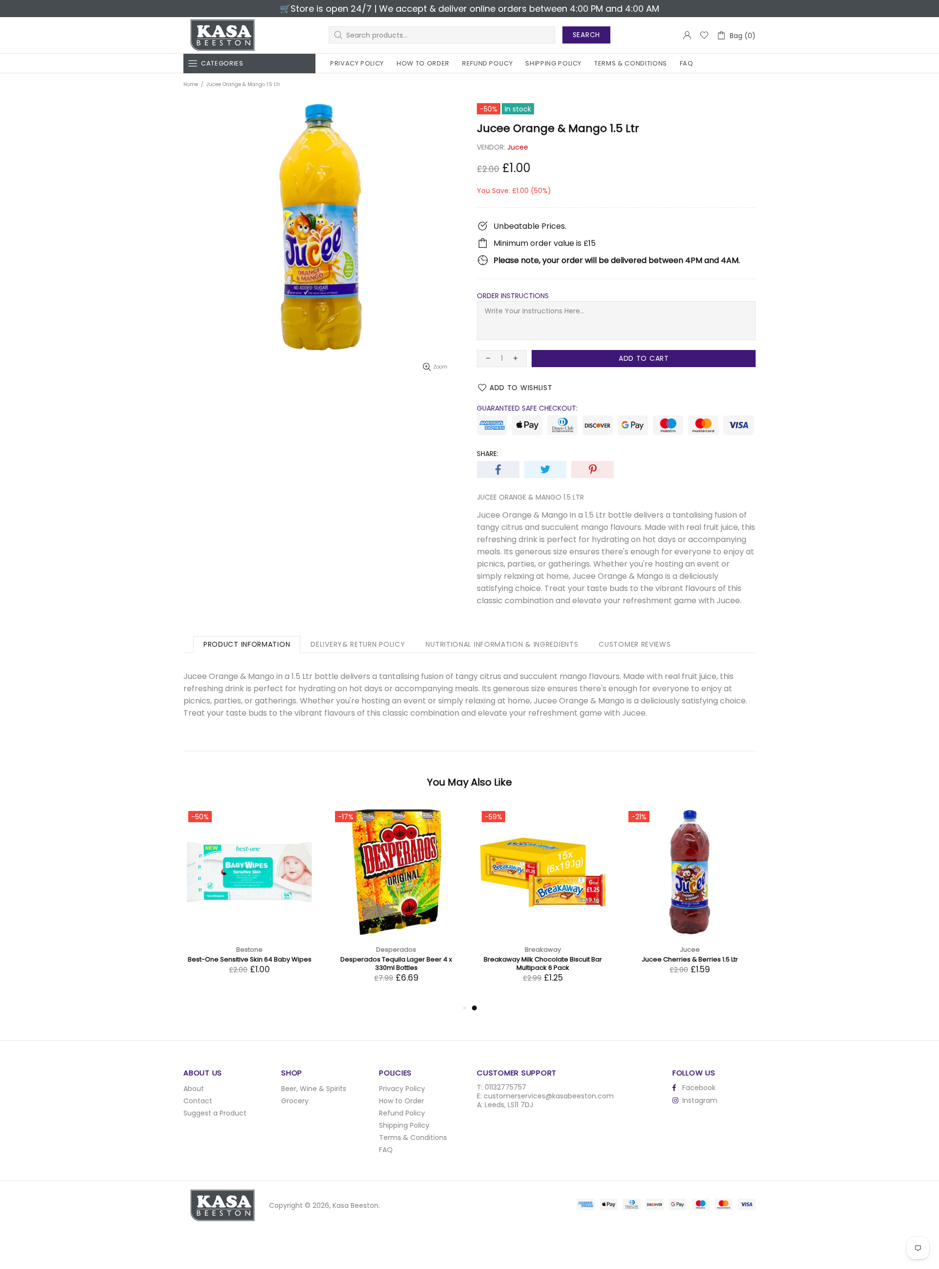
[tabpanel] (249, 900)
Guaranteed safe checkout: (527, 408)
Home (190, 84)
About (193, 1088)
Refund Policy (402, 1113)
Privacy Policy (402, 1088)
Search (586, 35)
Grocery (295, 1100)
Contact (197, 1100)
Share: (487, 453)
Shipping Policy (404, 1125)
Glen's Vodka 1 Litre (249, 959)
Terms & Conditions (413, 1137)
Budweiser (396, 949)
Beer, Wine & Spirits (313, 1088)
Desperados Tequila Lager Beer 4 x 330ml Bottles (689, 963)
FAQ (386, 1149)
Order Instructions (513, 295)
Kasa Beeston (222, 35)
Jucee (517, 147)
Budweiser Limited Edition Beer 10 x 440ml (396, 959)
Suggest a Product (214, 1113)
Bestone (543, 949)
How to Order (401, 1100)
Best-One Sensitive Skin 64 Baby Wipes (543, 959)
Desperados (690, 949)
